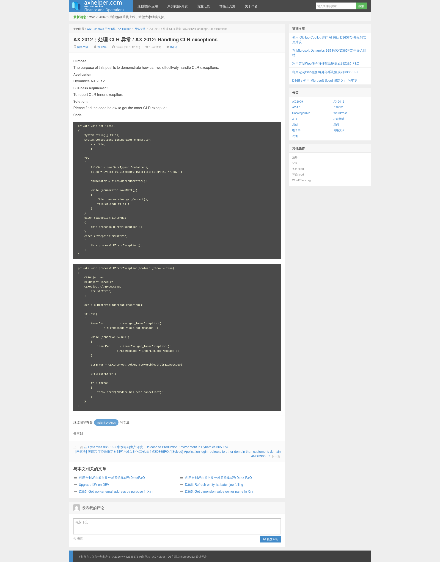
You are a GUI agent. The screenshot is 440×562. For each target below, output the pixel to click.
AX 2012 (338, 101)
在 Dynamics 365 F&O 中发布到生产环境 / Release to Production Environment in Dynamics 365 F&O (156, 447)
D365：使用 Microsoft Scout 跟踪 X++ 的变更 (325, 80)
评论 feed (298, 174)
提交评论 (272, 539)
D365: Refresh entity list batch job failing (214, 484)
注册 (295, 157)
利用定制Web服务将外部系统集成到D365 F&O (218, 477)
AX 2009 (297, 101)
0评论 (173, 47)
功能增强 (338, 118)
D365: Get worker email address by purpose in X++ (116, 491)
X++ (294, 118)
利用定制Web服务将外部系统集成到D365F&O (112, 477)
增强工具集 (227, 6)
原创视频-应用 (148, 6)
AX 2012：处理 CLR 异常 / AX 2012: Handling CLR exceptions (145, 39)
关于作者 (251, 6)
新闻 (336, 124)
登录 (295, 163)
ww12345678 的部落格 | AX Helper (101, 6)
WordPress (340, 113)
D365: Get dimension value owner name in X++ (219, 491)
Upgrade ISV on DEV (94, 484)
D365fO (338, 107)
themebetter (187, 556)
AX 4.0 (296, 107)
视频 (295, 136)
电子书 (296, 130)
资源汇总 (203, 6)
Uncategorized (301, 113)
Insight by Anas (106, 422)
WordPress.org (301, 180)
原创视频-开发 (177, 6)
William (102, 47)
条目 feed (298, 169)
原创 (295, 124)
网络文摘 (140, 29)
